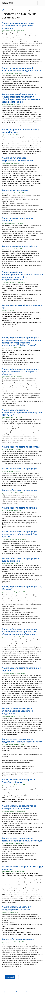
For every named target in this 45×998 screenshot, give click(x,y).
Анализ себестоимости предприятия (21, 447)
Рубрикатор (6, 10)
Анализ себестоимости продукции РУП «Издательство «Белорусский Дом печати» (22, 534)
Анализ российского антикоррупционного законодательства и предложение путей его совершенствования (22, 276)
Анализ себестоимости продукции (19, 468)
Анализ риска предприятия (16, 190)
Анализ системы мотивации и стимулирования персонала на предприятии (17, 711)
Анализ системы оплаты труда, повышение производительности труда (22, 839)
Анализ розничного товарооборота (19, 246)
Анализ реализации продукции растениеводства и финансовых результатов (18, 25)
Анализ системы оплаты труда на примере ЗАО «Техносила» (19, 807)
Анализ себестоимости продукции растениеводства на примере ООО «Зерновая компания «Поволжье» (19, 631)
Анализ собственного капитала (18, 939)
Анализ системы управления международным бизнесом (16, 908)
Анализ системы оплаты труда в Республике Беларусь (18, 780)
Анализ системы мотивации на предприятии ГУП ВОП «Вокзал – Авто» (22, 740)
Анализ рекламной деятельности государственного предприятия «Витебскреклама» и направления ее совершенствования (21, 98)
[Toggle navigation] (40, 3)
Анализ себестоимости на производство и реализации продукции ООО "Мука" (22, 412)
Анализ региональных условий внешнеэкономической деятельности (21, 69)
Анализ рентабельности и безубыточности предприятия (17, 159)
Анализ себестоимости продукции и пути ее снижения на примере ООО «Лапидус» (20, 371)
